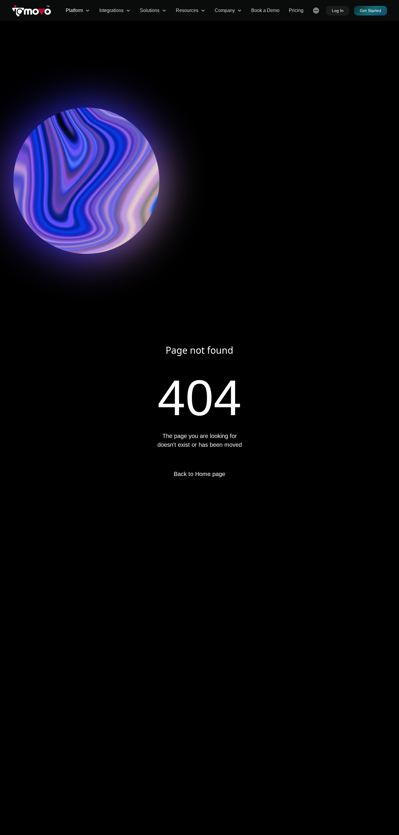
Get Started (370, 10)
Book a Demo (265, 10)
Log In (338, 10)
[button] (78, 10)
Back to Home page (199, 474)
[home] (31, 10)
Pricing (296, 10)
